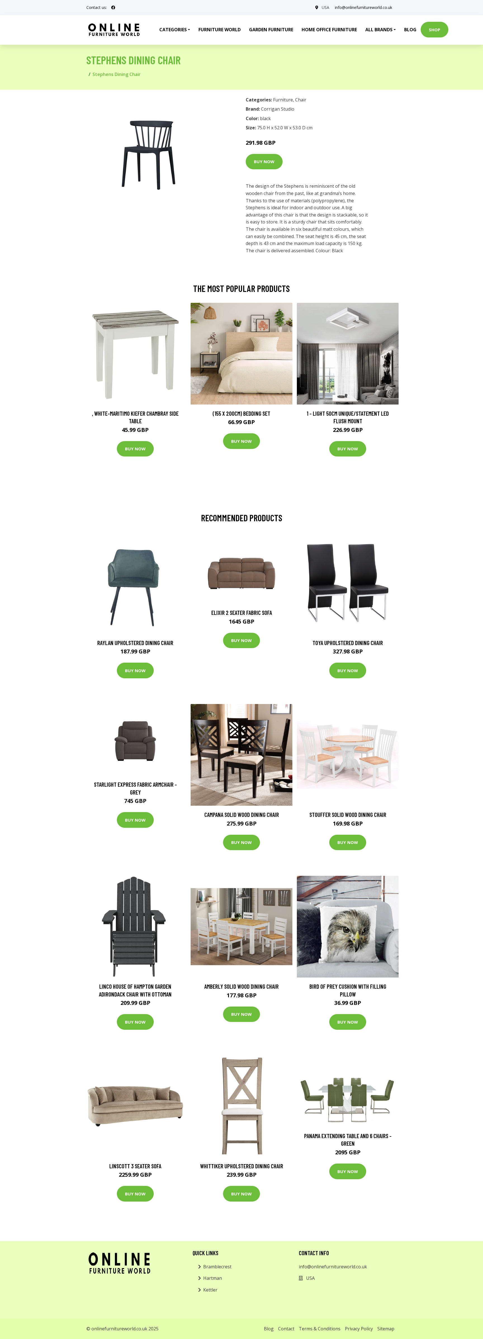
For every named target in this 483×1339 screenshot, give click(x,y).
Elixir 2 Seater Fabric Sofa (241, 612)
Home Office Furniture (329, 30)
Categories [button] (173, 30)
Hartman (212, 1278)
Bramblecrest (217, 1267)
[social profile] (113, 7)
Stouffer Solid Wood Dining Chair (347, 814)
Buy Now (264, 161)
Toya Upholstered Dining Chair (347, 642)
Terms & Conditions (319, 1329)
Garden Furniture (271, 30)
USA (325, 7)
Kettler (210, 1290)
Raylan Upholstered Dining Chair (135, 642)
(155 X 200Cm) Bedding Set (241, 413)
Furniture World (219, 30)
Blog (410, 30)
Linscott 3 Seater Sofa (135, 1165)
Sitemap (385, 1329)
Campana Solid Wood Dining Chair (241, 814)
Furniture (283, 100)
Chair (300, 100)
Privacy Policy (359, 1329)
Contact (286, 1329)
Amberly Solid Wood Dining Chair (241, 986)
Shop (434, 29)
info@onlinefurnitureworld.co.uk (363, 7)
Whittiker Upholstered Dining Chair (241, 1165)
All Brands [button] (378, 30)
